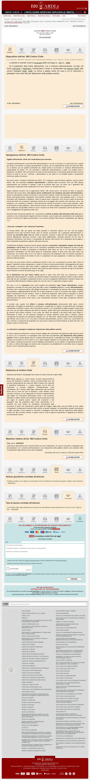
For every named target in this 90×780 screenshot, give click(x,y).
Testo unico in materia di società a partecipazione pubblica (67, 701)
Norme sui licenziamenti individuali (33, 748)
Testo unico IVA (61, 711)
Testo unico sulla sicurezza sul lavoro (69, 694)
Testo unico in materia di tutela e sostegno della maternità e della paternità (70, 663)
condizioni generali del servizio (32, 560)
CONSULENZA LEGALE (78, 19)
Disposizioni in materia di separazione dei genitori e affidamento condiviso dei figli (35, 694)
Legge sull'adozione (28, 719)
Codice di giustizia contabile (31, 673)
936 (66, 264)
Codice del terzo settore (30, 684)
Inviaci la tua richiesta (18, 594)
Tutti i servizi (82, 16)
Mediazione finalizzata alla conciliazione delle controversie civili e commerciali (69, 651)
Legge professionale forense (66, 611)
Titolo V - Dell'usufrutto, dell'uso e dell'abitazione (43, 59)
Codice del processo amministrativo (34, 661)
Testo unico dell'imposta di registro (68, 709)
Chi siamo (59, 768)
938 (41, 270)
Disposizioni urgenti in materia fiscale (68, 721)
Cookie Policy (53, 768)
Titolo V (52, 21)
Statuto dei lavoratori (29, 730)
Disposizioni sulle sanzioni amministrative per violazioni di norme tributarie (70, 728)
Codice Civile (7, 16)
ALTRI (63, 16)
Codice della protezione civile (32, 687)
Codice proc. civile (19, 16)
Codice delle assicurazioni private (33, 654)
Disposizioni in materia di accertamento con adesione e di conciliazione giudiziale (70, 724)
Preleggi (25, 618)
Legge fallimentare (62, 613)
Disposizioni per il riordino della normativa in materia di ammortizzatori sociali (37, 745)
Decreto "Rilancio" (28, 707)
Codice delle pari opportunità (32, 670)
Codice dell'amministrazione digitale (34, 680)
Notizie (57, 52)
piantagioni (27, 68)
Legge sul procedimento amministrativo (69, 632)
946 (40, 237)
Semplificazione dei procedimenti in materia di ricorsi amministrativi (70, 635)
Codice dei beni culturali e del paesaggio (35, 656)
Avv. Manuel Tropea (50, 764)
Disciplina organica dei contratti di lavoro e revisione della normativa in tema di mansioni (36, 733)
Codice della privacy (28, 649)
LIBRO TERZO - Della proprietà (24, 59)
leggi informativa (62, 560)
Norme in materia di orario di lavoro (34, 750)
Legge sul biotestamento (30, 725)
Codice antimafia (27, 682)
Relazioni (33, 52)
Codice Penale (31, 16)
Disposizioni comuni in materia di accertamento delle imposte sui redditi (69, 714)
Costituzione (56, 16)
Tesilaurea (68, 52)
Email (7, 542)
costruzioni (16, 68)
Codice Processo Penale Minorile (33, 642)
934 (60, 63)
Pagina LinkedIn (74, 773)
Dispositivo (10, 150)
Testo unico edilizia (62, 673)
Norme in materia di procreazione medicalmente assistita (33, 722)
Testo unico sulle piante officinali (67, 698)
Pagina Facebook (66, 773)
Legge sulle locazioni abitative (66, 627)
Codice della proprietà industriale (33, 677)
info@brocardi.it (35, 768)
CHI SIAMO (66, 19)
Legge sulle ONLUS (62, 644)
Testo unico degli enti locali (65, 668)
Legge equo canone (62, 630)
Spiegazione (21, 52)
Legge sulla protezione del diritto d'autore (70, 615)
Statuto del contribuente (64, 736)
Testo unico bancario (63, 671)
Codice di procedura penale (31, 636)
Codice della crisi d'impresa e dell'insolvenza (37, 689)
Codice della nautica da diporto (32, 675)
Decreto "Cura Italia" (28, 709)
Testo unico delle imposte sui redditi (68, 707)
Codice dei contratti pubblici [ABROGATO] (35, 658)
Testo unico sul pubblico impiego (67, 666)
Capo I (71, 21)
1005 (25, 71)
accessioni (38, 63)
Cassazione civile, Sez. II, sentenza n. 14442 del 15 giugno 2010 (64, 452)
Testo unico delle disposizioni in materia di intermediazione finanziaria (70, 691)
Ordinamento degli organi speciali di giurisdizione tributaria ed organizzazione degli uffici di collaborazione (70, 732)
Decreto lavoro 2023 (28, 700)
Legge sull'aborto (28, 697)
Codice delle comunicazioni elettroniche (35, 668)
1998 (68, 63)
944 (82, 235)
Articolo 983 (26, 22)
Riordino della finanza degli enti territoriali (71, 738)
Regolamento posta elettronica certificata (70, 740)
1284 (76, 68)
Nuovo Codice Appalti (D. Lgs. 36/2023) (33, 613)
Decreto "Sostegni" (28, 705)
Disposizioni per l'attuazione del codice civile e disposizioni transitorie (37, 621)
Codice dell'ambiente (28, 665)
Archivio (65, 768)
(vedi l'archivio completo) (45, 539)
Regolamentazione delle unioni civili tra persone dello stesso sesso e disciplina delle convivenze (35, 716)
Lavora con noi (45, 770)
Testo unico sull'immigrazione (66, 675)
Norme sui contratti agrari (65, 621)
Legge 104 (25, 727)
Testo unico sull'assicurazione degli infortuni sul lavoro (68, 683)
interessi (70, 68)
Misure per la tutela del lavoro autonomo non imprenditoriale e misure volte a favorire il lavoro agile (37, 741)
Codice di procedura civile (30, 624)
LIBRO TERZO (30, 21)
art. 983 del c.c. (18, 379)
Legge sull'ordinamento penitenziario (68, 654)
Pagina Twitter (70, 773)
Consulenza (80, 52)
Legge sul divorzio (28, 712)
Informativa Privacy (44, 768)
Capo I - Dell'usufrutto (58, 59)
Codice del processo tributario (32, 647)
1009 (30, 71)
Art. (11, 26)
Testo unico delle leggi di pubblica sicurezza (71, 680)
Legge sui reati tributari (64, 660)
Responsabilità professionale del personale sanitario (67, 624)
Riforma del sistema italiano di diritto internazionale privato (68, 657)
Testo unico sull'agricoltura (65, 696)
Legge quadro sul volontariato (66, 642)
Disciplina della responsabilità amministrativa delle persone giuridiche (69, 639)
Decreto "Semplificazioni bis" (31, 702)
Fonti (11, 21)
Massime (45, 52)
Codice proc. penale (44, 16)
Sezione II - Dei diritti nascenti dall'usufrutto (74, 59)
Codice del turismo (28, 663)
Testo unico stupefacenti (64, 678)
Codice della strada (28, 644)
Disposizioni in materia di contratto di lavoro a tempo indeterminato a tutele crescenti (37, 736)
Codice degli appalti (28, 691)
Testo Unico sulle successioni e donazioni (70, 704)
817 (53, 63)
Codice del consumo (28, 651)
